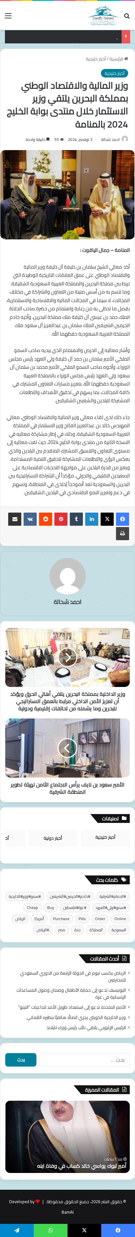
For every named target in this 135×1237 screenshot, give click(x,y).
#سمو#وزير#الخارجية (25, 896)
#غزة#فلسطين (75, 907)
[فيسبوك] (122, 519)
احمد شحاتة (110, 139)
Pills (82, 918)
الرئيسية (116, 59)
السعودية (119, 930)
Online (120, 918)
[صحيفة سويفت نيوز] (103, 15)
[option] (67, 1137)
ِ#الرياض (43, 930)
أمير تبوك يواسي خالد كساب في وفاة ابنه (81, 1166)
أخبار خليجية (96, 59)
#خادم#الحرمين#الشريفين (70, 896)
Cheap (32, 907)
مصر (61, 930)
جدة (77, 930)
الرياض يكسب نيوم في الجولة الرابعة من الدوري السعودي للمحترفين (73, 976)
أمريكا (39, 918)
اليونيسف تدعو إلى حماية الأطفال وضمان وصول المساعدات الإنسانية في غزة (71, 993)
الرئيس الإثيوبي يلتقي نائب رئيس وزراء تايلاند (86, 1027)
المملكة (96, 930)
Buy (50, 907)
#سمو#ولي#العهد (111, 907)
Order (100, 918)
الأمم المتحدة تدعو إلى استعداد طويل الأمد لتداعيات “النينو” (72, 1007)
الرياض (20, 918)
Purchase (61, 918)
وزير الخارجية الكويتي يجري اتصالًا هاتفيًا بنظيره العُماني (76, 1017)
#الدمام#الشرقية (113, 896)
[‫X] (107, 519)
